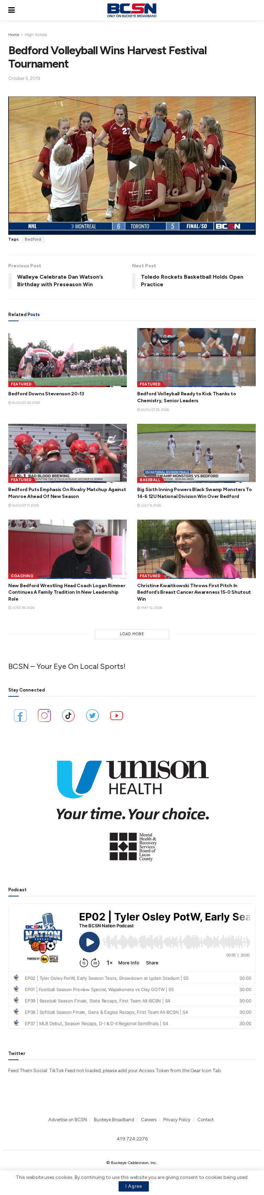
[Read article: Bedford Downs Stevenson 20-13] (67, 357)
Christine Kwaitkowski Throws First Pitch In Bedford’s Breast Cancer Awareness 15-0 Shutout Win (194, 592)
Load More (132, 634)
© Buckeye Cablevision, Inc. (131, 1162)
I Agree (133, 1186)
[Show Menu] (11, 10)
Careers (148, 1119)
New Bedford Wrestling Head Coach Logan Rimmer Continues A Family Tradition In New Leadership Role (66, 592)
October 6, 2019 (24, 78)
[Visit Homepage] (131, 10)
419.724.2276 (132, 1139)
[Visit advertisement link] (132, 806)
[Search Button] (252, 10)
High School (36, 34)
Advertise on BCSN (67, 1119)
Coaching (22, 576)
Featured (21, 384)
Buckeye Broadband (114, 1119)
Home (13, 34)
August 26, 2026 (154, 409)
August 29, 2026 (25, 403)
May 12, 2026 (151, 607)
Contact (205, 1119)
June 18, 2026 (22, 607)
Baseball (150, 480)
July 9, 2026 (150, 505)
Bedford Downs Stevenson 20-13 (46, 394)
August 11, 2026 (25, 505)
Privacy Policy (176, 1119)
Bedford (33, 239)
